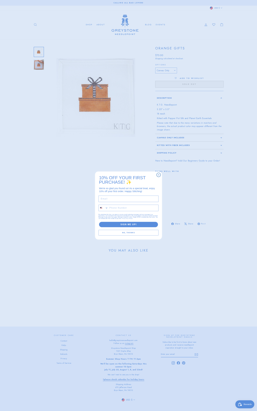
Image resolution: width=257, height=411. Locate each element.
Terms (131, 218)
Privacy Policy (125, 218)
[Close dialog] (159, 175)
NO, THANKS (128, 233)
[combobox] (103, 208)
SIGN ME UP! (128, 224)
